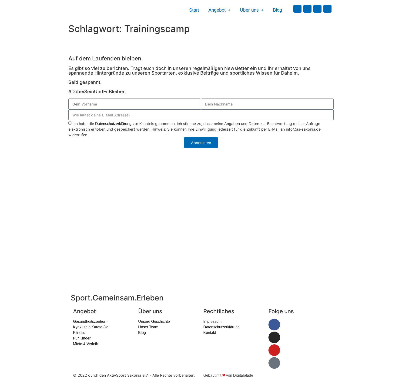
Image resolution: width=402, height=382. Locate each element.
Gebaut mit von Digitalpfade (228, 375)
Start (194, 10)
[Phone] (327, 9)
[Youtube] (317, 9)
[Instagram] (307, 9)
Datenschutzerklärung (113, 124)
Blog (277, 10)
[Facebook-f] (297, 9)
